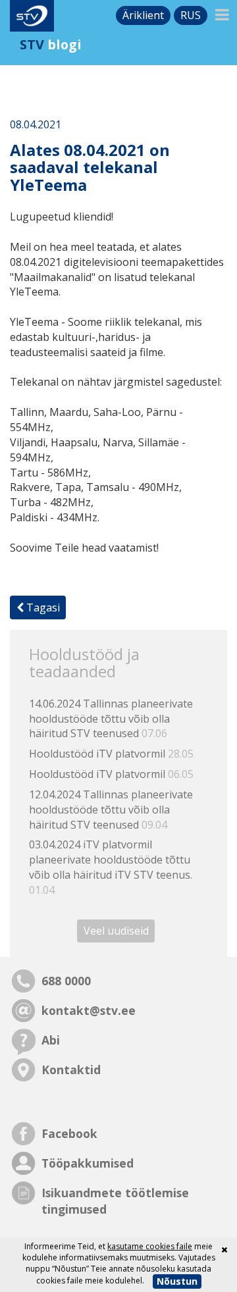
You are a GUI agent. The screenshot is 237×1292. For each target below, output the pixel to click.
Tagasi (42, 607)
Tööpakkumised (87, 1163)
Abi (50, 1040)
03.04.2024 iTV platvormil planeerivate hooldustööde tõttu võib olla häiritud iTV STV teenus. (110, 867)
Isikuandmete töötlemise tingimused (115, 1201)
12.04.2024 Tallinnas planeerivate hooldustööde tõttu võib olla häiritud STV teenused (111, 809)
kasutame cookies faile (149, 1246)
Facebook (69, 1133)
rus (190, 15)
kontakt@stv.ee (88, 1010)
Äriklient (143, 15)
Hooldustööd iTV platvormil (111, 753)
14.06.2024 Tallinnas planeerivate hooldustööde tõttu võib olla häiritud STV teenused (111, 718)
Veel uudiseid (116, 931)
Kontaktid (71, 1069)
